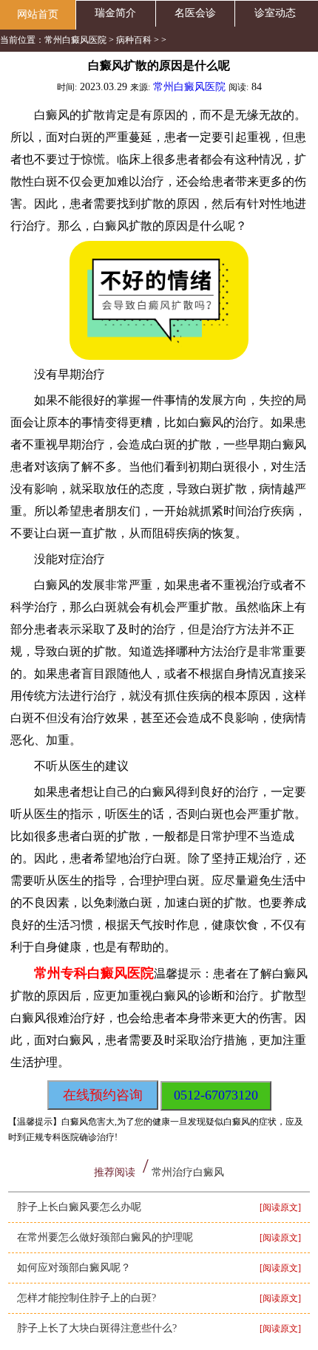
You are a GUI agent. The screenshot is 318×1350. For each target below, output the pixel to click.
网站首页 (37, 14)
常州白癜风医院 (75, 40)
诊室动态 (275, 12)
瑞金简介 (115, 12)
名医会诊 (195, 12)
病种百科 (134, 40)
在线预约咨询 (103, 1095)
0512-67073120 (216, 1095)
